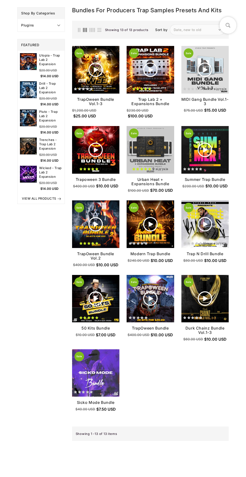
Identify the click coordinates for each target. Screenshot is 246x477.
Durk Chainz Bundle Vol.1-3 (205, 330)
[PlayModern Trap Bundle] (150, 224)
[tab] (41, 25)
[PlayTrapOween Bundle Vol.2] (95, 224)
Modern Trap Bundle (150, 254)
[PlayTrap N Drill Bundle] (205, 224)
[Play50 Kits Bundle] (95, 298)
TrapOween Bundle (150, 328)
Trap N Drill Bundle (205, 254)
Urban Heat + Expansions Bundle (150, 181)
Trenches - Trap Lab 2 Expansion (48, 144)
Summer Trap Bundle (205, 179)
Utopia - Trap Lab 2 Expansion (49, 59)
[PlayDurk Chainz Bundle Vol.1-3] (205, 298)
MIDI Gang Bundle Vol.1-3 (205, 101)
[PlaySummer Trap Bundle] (205, 150)
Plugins (27, 25)
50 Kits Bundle (95, 328)
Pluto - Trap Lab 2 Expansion (48, 116)
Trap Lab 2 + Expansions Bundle (150, 101)
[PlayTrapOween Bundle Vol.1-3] (95, 70)
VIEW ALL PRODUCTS (39, 198)
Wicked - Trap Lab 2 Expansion (50, 172)
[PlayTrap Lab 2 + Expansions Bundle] (150, 70)
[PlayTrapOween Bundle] (150, 298)
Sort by (161, 30)
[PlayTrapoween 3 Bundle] (95, 150)
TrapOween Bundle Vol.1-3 (95, 101)
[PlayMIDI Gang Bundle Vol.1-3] (205, 70)
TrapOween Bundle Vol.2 (95, 256)
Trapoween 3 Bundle (96, 179)
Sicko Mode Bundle (96, 402)
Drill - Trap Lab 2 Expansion (47, 88)
